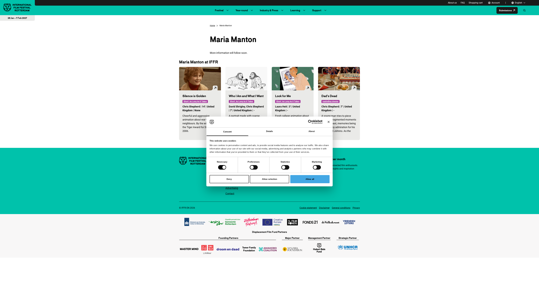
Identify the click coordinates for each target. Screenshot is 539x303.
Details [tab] (269, 131)
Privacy (356, 207)
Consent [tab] (227, 131)
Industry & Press (269, 10)
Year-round (242, 10)
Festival (219, 10)
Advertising (231, 188)
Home (212, 25)
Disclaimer (324, 207)
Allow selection (269, 179)
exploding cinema (330, 101)
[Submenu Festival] (227, 10)
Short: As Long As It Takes (195, 101)
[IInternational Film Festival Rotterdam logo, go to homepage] (17, 7)
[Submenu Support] (325, 10)
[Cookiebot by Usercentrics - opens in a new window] (310, 122)
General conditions (341, 207)
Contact (229, 193)
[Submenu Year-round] (251, 10)
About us (452, 2)
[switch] (254, 167)
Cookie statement (308, 207)
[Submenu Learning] (304, 10)
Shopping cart (476, 2)
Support (316, 10)
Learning (295, 10)
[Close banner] (329, 122)
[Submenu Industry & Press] (282, 10)
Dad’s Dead (329, 96)
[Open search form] (524, 10)
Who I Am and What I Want (246, 96)
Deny (229, 179)
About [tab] (312, 131)
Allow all (310, 179)
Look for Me (283, 96)
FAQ (463, 2)
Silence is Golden (194, 96)
